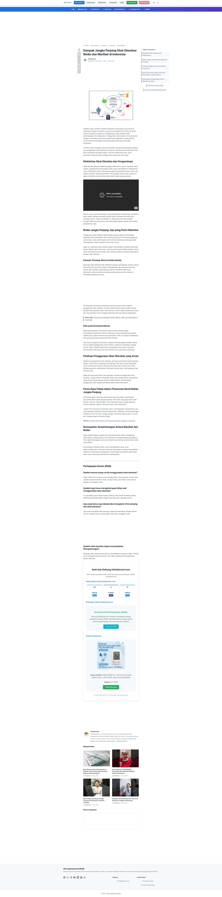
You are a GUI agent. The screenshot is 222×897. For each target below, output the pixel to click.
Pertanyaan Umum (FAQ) (155, 85)
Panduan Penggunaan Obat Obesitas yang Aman (154, 67)
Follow (94, 595)
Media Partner (102, 2)
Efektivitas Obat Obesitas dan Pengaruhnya (151, 54)
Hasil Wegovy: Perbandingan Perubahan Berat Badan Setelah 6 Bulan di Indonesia (123, 771)
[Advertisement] (111, 29)
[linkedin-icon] (78, 877)
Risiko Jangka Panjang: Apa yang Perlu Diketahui (154, 61)
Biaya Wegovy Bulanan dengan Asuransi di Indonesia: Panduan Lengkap (93, 800)
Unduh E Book (148, 881)
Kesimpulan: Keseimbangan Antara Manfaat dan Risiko (153, 80)
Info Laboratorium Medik (114, 893)
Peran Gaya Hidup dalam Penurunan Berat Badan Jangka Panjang (153, 74)
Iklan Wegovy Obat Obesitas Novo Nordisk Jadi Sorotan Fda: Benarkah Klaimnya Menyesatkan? (95, 771)
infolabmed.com (144, 2)
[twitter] (79, 57)
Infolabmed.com (123, 881)
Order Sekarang (111, 687)
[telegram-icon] (81, 877)
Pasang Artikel (91, 2)
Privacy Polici (113, 2)
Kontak (122, 2)
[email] (79, 71)
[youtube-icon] (74, 877)
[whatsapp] (79, 61)
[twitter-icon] (68, 877)
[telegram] (79, 64)
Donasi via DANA (111, 627)
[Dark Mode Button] (154, 3)
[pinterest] (79, 68)
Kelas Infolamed (79, 2)
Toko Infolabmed (132, 2)
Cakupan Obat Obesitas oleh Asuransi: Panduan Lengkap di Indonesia (112, 421)
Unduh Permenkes (148, 885)
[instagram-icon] (71, 877)
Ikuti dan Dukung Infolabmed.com (155, 90)
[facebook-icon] (64, 877)
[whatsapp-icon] (85, 877)
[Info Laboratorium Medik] (67, 2)
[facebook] (79, 53)
